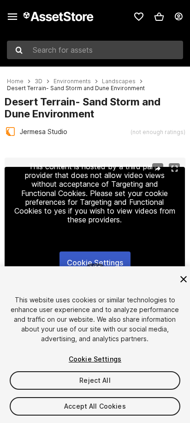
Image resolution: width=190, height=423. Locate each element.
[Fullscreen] (174, 168)
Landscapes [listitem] (119, 81)
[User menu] (178, 16)
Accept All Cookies (95, 406)
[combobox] (95, 50)
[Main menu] (12, 16)
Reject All (94, 380)
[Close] (183, 279)
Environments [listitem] (72, 81)
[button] (159, 16)
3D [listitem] (38, 81)
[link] (138, 16)
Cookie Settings (95, 262)
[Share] (157, 168)
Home (15, 81)
